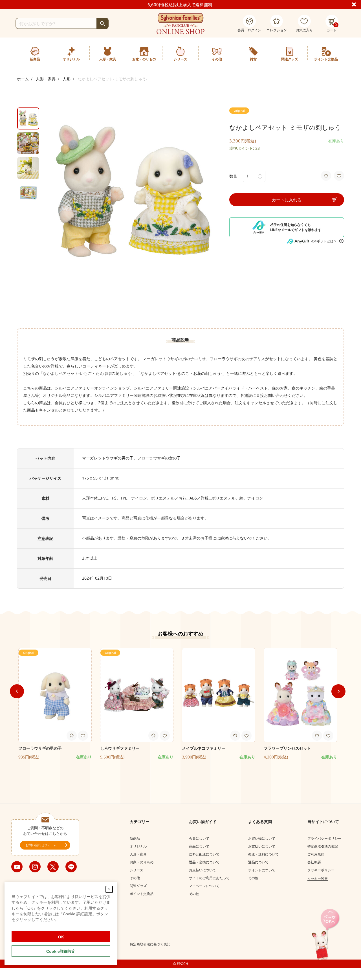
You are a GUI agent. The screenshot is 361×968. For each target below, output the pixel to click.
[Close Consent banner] (109, 889)
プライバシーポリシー (324, 838)
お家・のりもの (141, 862)
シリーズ (136, 870)
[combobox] (62, 23)
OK (61, 937)
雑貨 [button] (253, 59)
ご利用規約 (315, 854)
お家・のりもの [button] (144, 59)
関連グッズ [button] (289, 59)
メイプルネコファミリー (203, 748)
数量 (233, 176)
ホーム (23, 79)
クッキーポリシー (320, 870)
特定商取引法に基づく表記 (150, 944)
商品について (199, 846)
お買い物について (261, 838)
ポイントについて (261, 870)
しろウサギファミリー (120, 748)
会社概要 (314, 862)
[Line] (71, 866)
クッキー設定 (317, 878)
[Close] (356, 4)
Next (338, 691)
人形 (67, 79)
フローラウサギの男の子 (40, 748)
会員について (199, 838)
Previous (17, 691)
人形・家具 (46, 79)
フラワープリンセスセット (287, 748)
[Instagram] (35, 866)
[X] (53, 866)
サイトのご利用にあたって (209, 877)
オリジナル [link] (71, 59)
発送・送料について (263, 854)
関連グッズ (138, 885)
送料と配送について (204, 854)
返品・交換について (204, 862)
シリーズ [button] (180, 59)
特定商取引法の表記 (322, 846)
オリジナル (138, 846)
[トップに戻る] (326, 935)
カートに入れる (286, 200)
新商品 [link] (35, 59)
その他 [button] (217, 59)
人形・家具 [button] (107, 59)
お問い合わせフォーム (41, 845)
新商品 (135, 838)
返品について (258, 862)
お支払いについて (202, 870)
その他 (135, 877)
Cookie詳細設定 (61, 951)
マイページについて (204, 885)
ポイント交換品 (326, 59)
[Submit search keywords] (102, 23)
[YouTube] (17, 866)
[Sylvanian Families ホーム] (180, 23)
